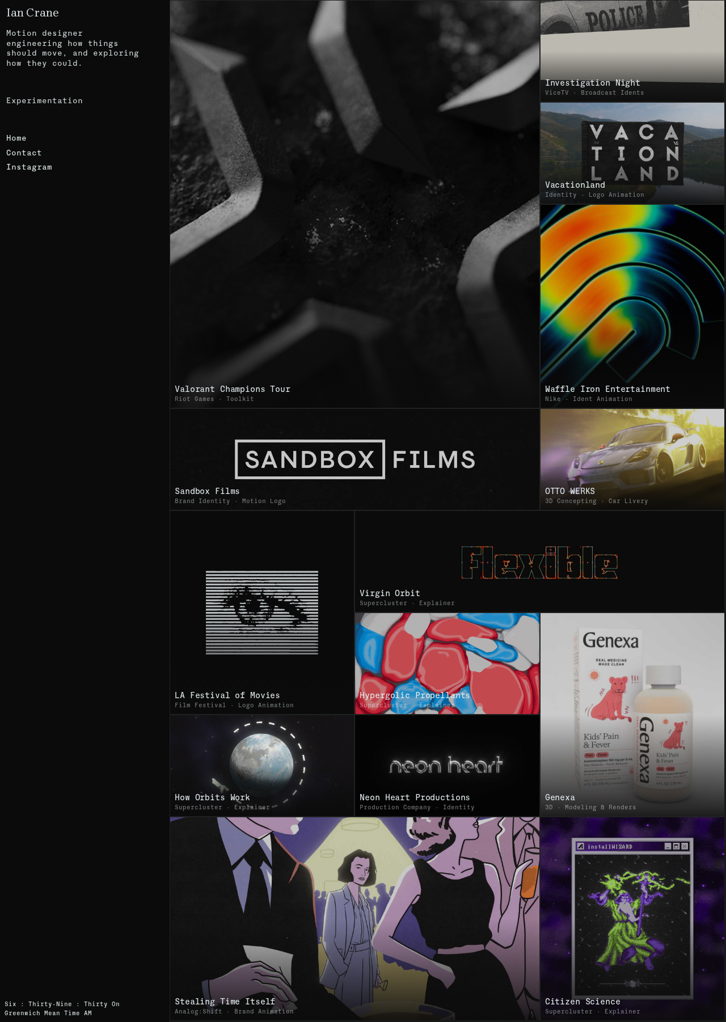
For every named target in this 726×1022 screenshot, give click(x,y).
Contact (24, 153)
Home (16, 138)
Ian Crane (32, 12)
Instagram (29, 167)
